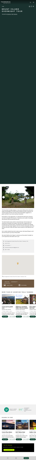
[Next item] (32, 197)
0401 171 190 (7, 243)
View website (5, 316)
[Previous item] (3, 197)
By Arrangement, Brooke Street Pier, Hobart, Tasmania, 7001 (16, 241)
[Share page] (33, 6)
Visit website (7, 245)
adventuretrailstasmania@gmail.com (12, 247)
